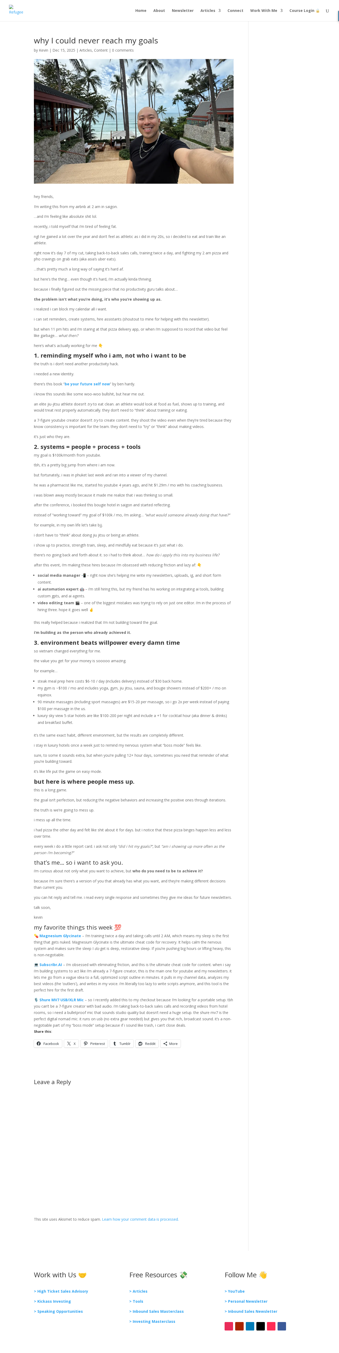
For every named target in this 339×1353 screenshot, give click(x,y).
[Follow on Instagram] (229, 1326)
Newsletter (183, 11)
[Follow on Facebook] (282, 1326)
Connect (235, 11)
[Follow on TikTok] (271, 1326)
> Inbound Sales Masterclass (156, 1311)
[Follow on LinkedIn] (250, 1326)
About (159, 11)
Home (140, 11)
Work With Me (263, 11)
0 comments (123, 50)
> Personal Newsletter (246, 1301)
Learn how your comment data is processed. (140, 1219)
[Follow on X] (260, 1326)
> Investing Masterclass (152, 1321)
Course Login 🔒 (304, 11)
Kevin (43, 50)
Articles (207, 11)
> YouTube (235, 1291)
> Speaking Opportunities (58, 1311)
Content (101, 50)
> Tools (136, 1301)
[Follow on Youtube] (239, 1326)
